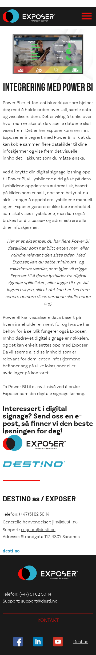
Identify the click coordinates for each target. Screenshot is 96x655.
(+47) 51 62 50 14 (34, 513)
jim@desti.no (65, 521)
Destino (80, 641)
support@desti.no (38, 529)
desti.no (11, 550)
